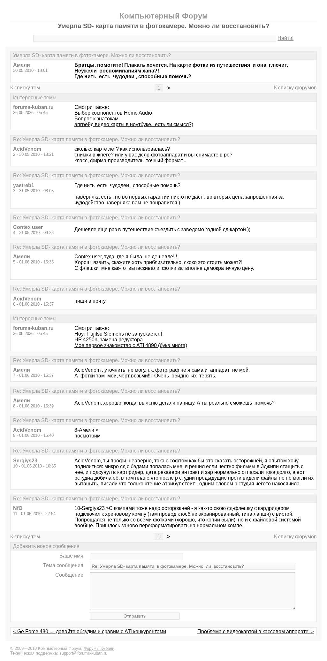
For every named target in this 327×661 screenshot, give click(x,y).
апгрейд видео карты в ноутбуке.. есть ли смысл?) (133, 124)
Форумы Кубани (99, 648)
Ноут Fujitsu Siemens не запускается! (118, 334)
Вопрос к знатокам (96, 118)
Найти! (285, 38)
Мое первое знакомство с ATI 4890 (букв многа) (130, 345)
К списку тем (25, 87)
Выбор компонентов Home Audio (113, 113)
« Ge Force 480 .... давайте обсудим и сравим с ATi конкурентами (89, 631)
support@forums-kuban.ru (83, 653)
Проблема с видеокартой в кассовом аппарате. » (255, 631)
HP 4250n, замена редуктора (108, 339)
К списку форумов (295, 87)
